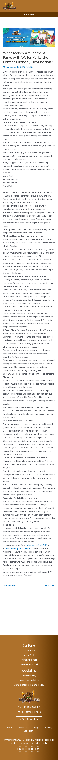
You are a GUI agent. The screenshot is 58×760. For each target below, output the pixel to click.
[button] (54, 6)
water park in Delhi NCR (36, 545)
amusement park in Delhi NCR (19, 548)
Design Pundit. (40, 743)
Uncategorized (11, 67)
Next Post (51, 585)
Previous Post (9, 585)
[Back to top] (52, 754)
